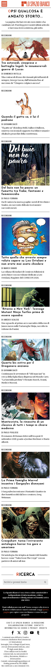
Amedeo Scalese (11, 319)
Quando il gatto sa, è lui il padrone (20, 119)
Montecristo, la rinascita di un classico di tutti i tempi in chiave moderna (24, 425)
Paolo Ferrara (11, 198)
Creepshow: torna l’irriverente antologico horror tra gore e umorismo (22, 544)
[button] (45, 582)
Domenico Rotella (12, 73)
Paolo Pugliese (11, 432)
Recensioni (6, 35)
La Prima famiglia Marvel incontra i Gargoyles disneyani (22, 482)
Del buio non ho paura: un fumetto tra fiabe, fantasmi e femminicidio (22, 191)
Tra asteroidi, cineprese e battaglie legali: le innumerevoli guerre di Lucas (24, 66)
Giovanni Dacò (10, 124)
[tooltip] (12, 633)
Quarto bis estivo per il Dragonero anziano (17, 365)
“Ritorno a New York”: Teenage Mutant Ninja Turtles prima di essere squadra (22, 312)
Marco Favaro (10, 268)
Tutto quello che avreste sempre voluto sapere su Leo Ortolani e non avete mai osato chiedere (24, 261)
